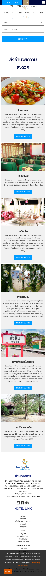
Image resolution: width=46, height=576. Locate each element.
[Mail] (18, 504)
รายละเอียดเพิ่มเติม (23, 136)
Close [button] (7, 571)
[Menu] (43, 2)
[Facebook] (22, 504)
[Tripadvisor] (27, 504)
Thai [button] (25, 2)
